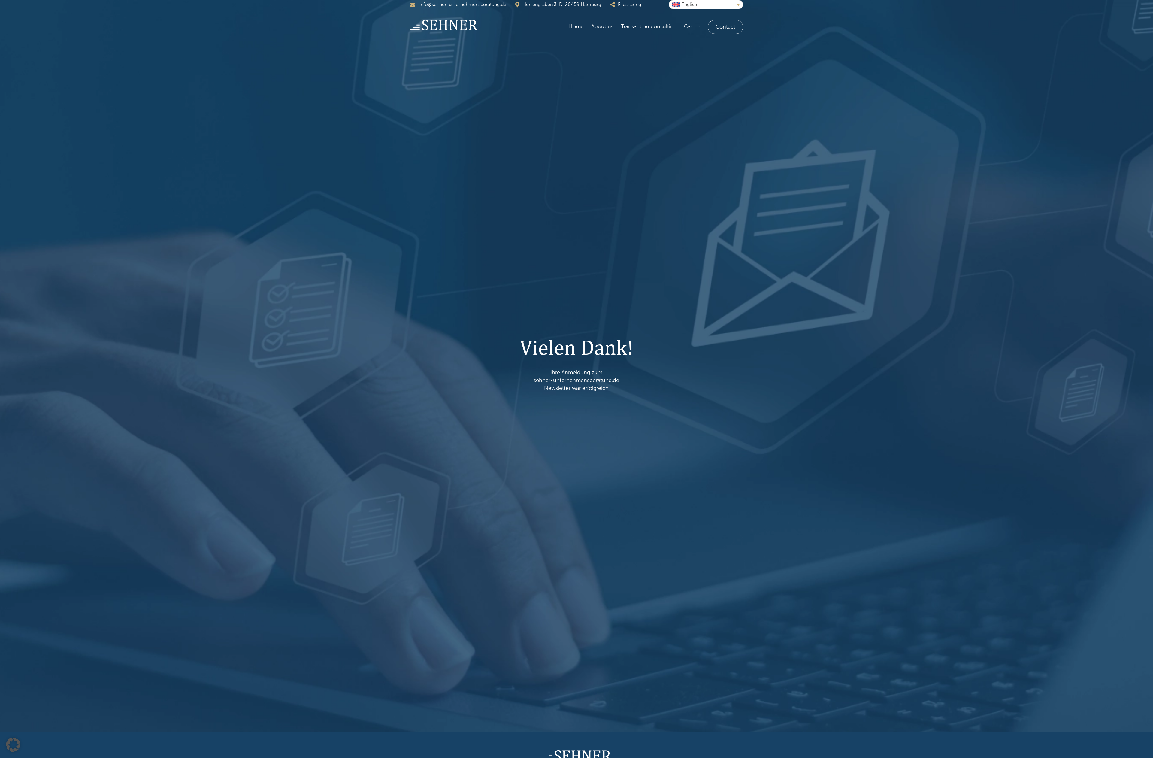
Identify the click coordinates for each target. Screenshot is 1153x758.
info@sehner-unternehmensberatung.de (462, 4)
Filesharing (629, 4)
